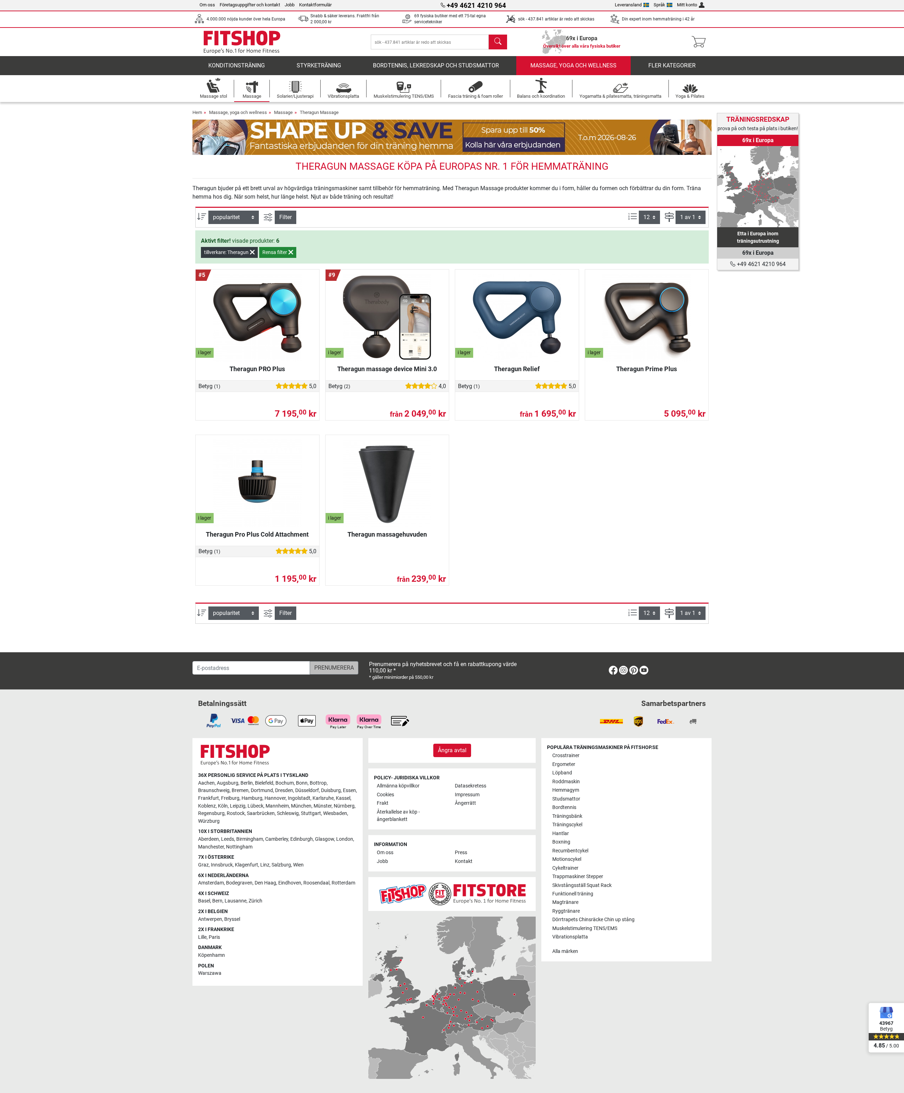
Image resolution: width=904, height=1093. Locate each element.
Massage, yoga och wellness (573, 65)
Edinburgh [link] (301, 839)
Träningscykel (567, 825)
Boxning (561, 842)
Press (461, 853)
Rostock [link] (236, 813)
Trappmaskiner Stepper (577, 877)
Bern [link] (217, 901)
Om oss (207, 4)
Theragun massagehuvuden (387, 534)
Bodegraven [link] (239, 883)
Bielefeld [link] (264, 783)
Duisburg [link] (331, 790)
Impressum (467, 795)
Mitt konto (687, 4)
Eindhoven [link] (289, 883)
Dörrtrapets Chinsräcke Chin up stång (593, 920)
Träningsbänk (567, 816)
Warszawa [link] (209, 973)
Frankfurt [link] (208, 798)
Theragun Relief (517, 369)
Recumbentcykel (570, 851)
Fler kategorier (672, 65)
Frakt (382, 803)
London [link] (344, 839)
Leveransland (628, 4)
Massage (283, 112)
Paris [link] (214, 937)
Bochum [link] (284, 783)
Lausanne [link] (235, 901)
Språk (659, 4)
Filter (285, 217)
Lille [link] (202, 937)
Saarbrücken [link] (261, 813)
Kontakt (463, 861)
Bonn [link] (302, 783)
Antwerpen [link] (210, 919)
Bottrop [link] (318, 783)
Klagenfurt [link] (246, 865)
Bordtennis (564, 807)
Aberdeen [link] (208, 839)
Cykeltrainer (565, 868)
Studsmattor (566, 799)
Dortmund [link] (262, 790)
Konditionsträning (236, 65)
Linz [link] (264, 865)
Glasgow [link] (324, 839)
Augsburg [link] (227, 783)
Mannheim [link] (277, 806)
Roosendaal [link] (316, 883)
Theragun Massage (319, 112)
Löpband (562, 773)
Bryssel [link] (232, 919)
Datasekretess (470, 786)
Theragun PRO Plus (257, 369)
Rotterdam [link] (343, 883)
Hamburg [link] (252, 798)
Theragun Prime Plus (646, 369)
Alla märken (565, 951)
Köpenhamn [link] (211, 955)
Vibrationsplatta (570, 937)
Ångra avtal (452, 750)
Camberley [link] (276, 839)
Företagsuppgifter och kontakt (250, 4)
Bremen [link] (240, 790)
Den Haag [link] (265, 883)
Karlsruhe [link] (323, 798)
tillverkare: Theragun (227, 252)
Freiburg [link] (230, 798)
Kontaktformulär (315, 4)
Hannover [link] (275, 798)
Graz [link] (203, 865)
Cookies (385, 795)
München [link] (301, 806)
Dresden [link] (284, 790)
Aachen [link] (206, 783)
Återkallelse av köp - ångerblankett (398, 816)
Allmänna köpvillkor (398, 786)
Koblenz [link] (207, 806)
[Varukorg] (701, 42)
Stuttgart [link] (311, 813)
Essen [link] (349, 790)
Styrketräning (319, 65)
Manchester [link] (211, 847)
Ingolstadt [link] (299, 798)
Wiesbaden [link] (335, 813)
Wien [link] (298, 865)
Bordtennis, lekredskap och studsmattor (436, 65)
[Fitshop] (241, 41)
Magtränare (565, 902)
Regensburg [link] (211, 813)
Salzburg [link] (281, 865)
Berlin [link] (246, 783)
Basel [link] (204, 901)
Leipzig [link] (237, 806)
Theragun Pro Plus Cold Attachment (257, 534)
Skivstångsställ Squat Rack (582, 885)
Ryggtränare (566, 911)
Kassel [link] (343, 798)
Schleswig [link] (288, 813)
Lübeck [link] (255, 806)
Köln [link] (223, 806)
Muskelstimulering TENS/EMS (584, 928)
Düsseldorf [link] (307, 790)
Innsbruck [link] (222, 865)
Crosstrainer (565, 756)
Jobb (290, 4)
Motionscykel (566, 859)
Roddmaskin (566, 782)
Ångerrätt (465, 803)
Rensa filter (275, 252)
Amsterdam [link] (211, 883)
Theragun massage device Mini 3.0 (387, 369)
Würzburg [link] (209, 821)
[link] (757, 186)
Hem (197, 112)
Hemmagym (565, 790)
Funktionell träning (572, 894)
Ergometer (563, 764)
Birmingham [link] (249, 839)
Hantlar (560, 834)
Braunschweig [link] (214, 790)
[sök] (498, 42)
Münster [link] (323, 806)
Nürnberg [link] (344, 806)
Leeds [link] (227, 839)
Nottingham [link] (239, 847)
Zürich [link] (255, 901)
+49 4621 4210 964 (761, 264)
